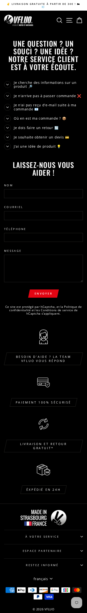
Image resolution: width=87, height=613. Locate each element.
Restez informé (42, 565)
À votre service (42, 536)
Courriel (13, 207)
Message (13, 250)
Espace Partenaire (42, 551)
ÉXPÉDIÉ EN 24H (43, 490)
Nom (8, 185)
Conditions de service (57, 310)
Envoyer (43, 293)
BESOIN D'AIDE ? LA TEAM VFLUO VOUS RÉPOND (43, 359)
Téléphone (15, 229)
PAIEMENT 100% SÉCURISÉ (43, 402)
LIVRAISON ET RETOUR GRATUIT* (43, 446)
